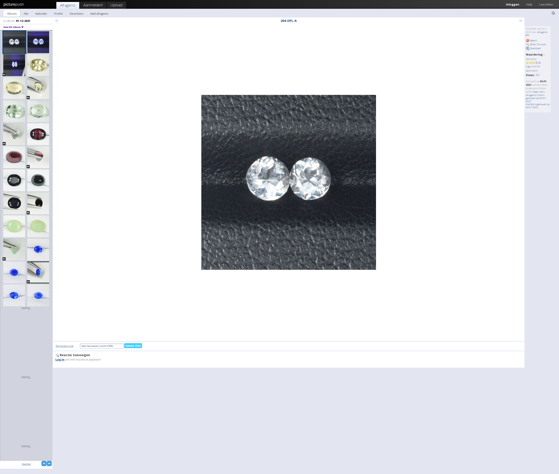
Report (533, 40)
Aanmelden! (93, 4)
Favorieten (76, 14)
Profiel (58, 14)
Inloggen (512, 4)
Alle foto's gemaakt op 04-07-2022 (538, 106)
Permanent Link (64, 345)
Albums (12, 14)
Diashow (26, 463)
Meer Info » (539, 91)
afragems (542, 32)
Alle (26, 14)
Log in (529, 66)
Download (535, 48)
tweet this (133, 346)
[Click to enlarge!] (288, 182)
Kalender (41, 14)
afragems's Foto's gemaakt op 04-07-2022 (536, 98)
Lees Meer (546, 4)
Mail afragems (99, 14)
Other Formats (537, 44)
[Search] (553, 13)
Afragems (68, 5)
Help (529, 4)
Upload (116, 4)
